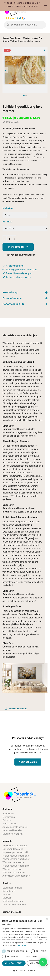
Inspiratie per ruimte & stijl (15, 852)
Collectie (6, 820)
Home (5, 38)
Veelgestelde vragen (12, 901)
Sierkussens (8, 817)
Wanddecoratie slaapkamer (15, 859)
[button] (44, 50)
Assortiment (15, 38)
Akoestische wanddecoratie (16, 876)
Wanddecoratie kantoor (13, 872)
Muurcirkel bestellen (12, 830)
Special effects (9, 823)
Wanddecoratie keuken (13, 862)
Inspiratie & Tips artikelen (14, 845)
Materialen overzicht (12, 834)
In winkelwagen (16, 247)
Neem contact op (28, 762)
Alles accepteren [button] (13, 963)
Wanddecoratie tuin (12, 869)
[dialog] (25, 946)
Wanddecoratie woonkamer (15, 856)
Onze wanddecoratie (12, 849)
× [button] (47, 919)
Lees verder (21, 945)
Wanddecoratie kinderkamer (16, 866)
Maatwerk (7, 898)
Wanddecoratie (30, 38)
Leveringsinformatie (12, 888)
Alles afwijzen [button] (37, 963)
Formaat (7, 221)
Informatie (7, 894)
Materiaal (7, 208)
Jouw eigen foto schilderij (15, 827)
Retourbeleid (8, 891)
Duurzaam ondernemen (14, 904)
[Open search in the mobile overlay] (25, 25)
